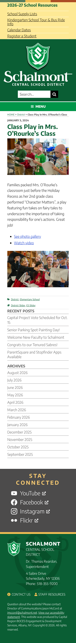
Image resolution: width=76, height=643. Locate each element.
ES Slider (30, 305)
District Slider (18, 305)
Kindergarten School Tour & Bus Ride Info (36, 21)
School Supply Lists (22, 13)
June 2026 (15, 387)
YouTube (30, 493)
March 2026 (16, 409)
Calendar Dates (19, 30)
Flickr (26, 520)
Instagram (32, 511)
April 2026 (15, 402)
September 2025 (20, 454)
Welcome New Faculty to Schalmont (35, 337)
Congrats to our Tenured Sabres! (32, 344)
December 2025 (19, 432)
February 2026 (18, 417)
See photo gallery (27, 236)
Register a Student (21, 36)
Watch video (24, 242)
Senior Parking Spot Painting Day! (33, 329)
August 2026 (17, 372)
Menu (40, 106)
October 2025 (18, 447)
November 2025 (19, 439)
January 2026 (17, 424)
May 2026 (15, 395)
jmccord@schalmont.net (22, 612)
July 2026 (14, 380)
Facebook (31, 502)
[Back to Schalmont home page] (38, 63)
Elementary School (30, 299)
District (15, 299)
